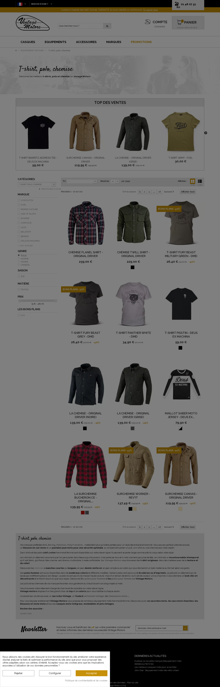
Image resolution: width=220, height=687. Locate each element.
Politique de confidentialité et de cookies (86, 680)
